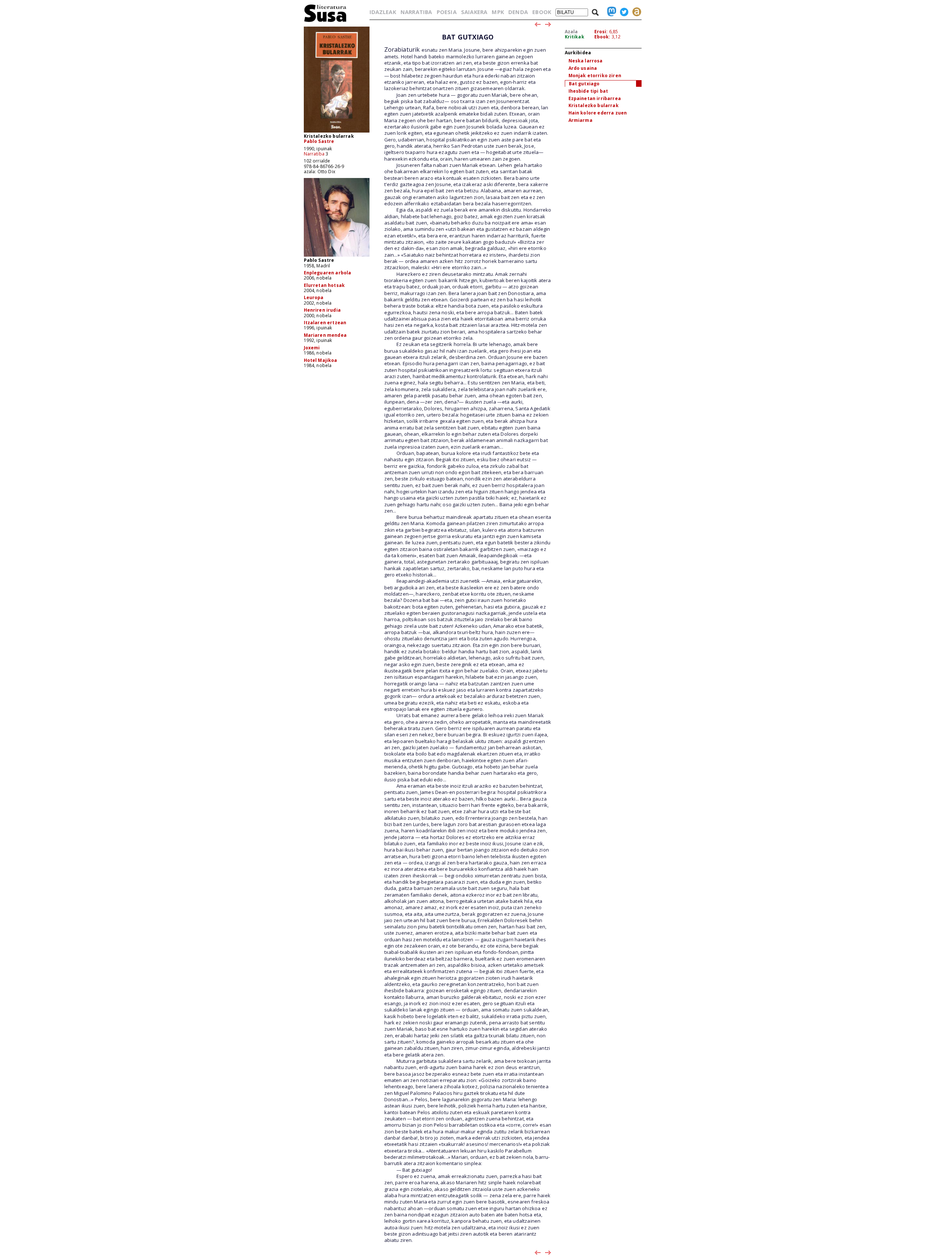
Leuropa (314, 297)
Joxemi (312, 348)
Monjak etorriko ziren (594, 75)
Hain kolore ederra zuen (597, 113)
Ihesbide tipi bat (588, 91)
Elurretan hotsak (324, 285)
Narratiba (314, 154)
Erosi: (601, 31)
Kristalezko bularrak (593, 105)
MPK (498, 12)
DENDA (518, 12)
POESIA (447, 12)
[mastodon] (610, 12)
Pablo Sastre (319, 141)
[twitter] (622, 12)
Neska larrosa (585, 61)
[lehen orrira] (325, 21)
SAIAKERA (474, 12)
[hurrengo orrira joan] (548, 25)
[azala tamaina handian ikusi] (337, 132)
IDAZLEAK (383, 12)
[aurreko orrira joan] (537, 25)
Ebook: (602, 37)
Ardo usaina (582, 68)
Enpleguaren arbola (327, 273)
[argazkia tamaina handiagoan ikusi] (337, 256)
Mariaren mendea (325, 335)
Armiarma (580, 120)
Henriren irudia (322, 310)
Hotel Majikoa (320, 360)
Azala (571, 31)
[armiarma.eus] (635, 12)
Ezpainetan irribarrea (594, 98)
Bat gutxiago (584, 84)
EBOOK (541, 12)
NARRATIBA (416, 12)
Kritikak (574, 37)
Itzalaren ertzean (325, 322)
